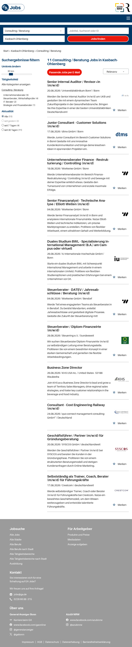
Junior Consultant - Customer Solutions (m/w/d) (76, 124)
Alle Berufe (15, 544)
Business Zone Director (64, 368)
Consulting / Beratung (12, 89)
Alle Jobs (15, 534)
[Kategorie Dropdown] (61, 31)
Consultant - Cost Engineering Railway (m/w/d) (76, 406)
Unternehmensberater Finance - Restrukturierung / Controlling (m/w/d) (78, 161)
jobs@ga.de (20, 594)
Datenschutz (52, 641)
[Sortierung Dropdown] (123, 71)
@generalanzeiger (23, 629)
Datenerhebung (71, 641)
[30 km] (11, 74)
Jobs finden (98, 38)
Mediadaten (74, 539)
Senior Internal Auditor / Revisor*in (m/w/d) (73, 83)
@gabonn (19, 634)
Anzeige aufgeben (77, 544)
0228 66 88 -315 (23, 599)
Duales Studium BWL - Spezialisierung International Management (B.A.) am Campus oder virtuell (78, 244)
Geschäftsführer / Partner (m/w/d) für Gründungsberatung (75, 437)
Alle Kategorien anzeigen (16, 84)
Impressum (28, 641)
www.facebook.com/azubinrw (86, 619)
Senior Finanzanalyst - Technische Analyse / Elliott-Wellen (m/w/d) (76, 202)
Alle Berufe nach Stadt (21, 549)
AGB (39, 641)
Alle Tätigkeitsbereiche (22, 553)
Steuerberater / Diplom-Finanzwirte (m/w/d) (74, 328)
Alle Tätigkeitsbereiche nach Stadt (28, 558)
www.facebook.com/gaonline (30, 624)
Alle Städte (15, 539)
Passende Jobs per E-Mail (64, 72)
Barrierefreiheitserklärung (96, 641)
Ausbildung (16, 563)
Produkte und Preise (79, 534)
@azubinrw (76, 624)
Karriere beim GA (23, 619)
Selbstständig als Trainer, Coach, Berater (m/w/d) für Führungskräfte (78, 478)
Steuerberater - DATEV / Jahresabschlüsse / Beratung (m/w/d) (73, 291)
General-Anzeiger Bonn (23, 614)
